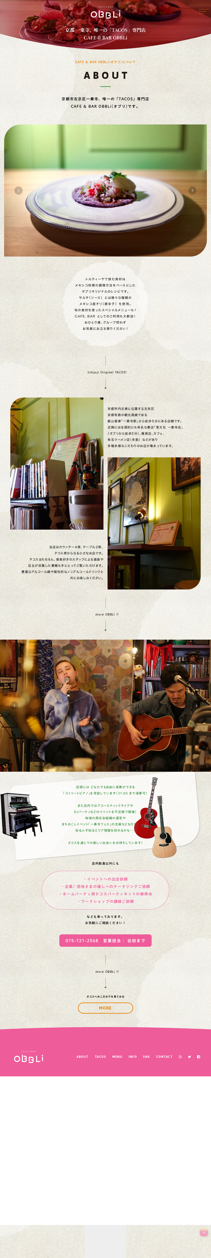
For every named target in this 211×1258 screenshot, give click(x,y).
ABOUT (83, 1056)
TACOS (100, 1056)
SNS (146, 1056)
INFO (133, 1056)
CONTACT (164, 1056)
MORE (105, 1008)
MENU (117, 1056)
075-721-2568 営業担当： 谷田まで (105, 940)
